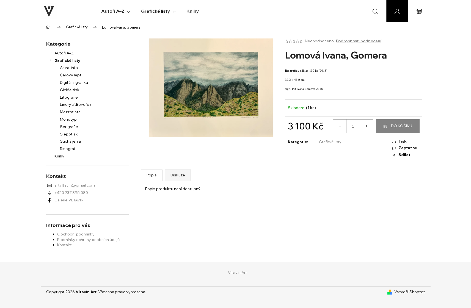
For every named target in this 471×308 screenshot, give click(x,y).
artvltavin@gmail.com (74, 185)
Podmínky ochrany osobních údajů (88, 239)
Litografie (69, 97)
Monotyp (68, 119)
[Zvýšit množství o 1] (366, 126)
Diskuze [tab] (177, 175)
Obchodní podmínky (76, 234)
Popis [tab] (152, 175)
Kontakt (64, 244)
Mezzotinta (70, 111)
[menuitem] (116, 11)
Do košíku (401, 125)
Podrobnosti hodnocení (358, 40)
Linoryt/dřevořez (75, 104)
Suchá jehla (70, 141)
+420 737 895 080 (71, 192)
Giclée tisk (69, 89)
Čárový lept (70, 75)
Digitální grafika (74, 82)
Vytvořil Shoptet (409, 291)
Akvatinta (69, 67)
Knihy (59, 156)
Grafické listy (67, 60)
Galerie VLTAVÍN (69, 200)
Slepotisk (69, 134)
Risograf (67, 148)
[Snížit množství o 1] (339, 126)
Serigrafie (69, 126)
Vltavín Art (237, 272)
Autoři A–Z (64, 53)
